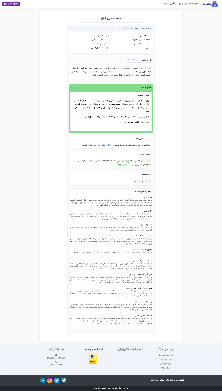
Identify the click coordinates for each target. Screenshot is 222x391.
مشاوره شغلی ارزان (11, 3)
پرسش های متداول (165, 355)
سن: (107, 35)
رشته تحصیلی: (103, 39)
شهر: (148, 35)
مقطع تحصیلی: (144, 39)
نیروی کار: (146, 48)
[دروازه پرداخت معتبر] (93, 359)
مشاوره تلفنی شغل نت (102, 145)
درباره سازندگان (166, 363)
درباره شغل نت (166, 359)
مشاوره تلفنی (194, 3)
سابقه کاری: (145, 43)
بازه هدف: (105, 48)
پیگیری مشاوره (169, 3)
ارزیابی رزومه (182, 3)
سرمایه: (106, 43)
